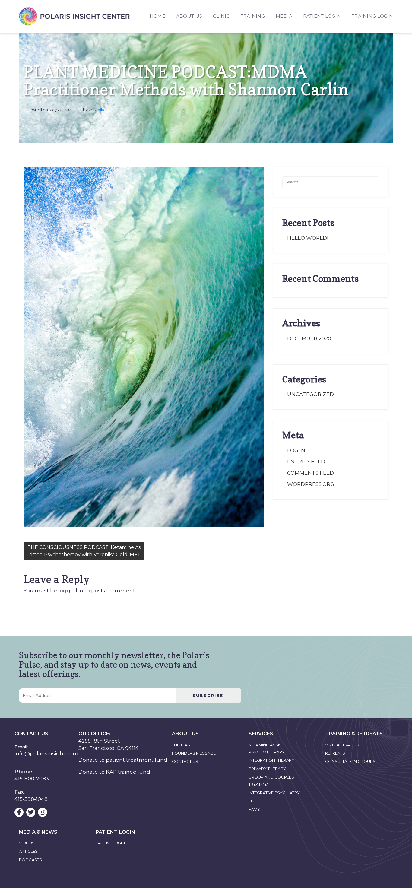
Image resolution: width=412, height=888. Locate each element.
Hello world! (307, 238)
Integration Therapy (271, 760)
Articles (28, 851)
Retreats (335, 753)
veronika (97, 110)
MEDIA (284, 16)
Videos (27, 842)
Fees (253, 800)
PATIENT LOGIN (322, 16)
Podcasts (30, 859)
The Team (181, 744)
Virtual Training (343, 744)
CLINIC (221, 16)
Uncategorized (310, 394)
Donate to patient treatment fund (122, 760)
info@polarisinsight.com (46, 753)
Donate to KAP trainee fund (114, 772)
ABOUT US (189, 16)
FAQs (254, 809)
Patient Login (110, 842)
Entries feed (306, 461)
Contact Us (185, 761)
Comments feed (310, 473)
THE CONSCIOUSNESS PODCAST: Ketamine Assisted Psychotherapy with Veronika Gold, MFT (84, 550)
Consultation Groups (350, 761)
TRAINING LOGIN (372, 16)
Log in (296, 450)
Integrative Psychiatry (274, 792)
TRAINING (253, 16)
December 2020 (309, 338)
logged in (70, 591)
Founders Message (194, 753)
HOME (157, 16)
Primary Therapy (267, 768)
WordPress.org (310, 484)
